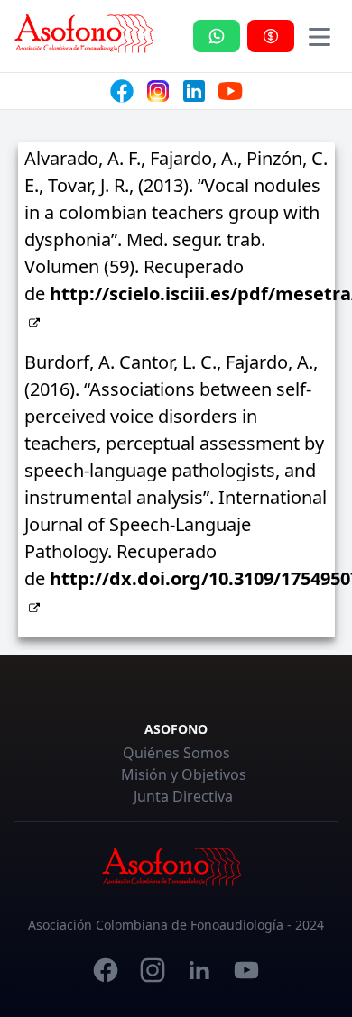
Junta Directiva (183, 796)
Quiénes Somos (176, 753)
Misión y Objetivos (183, 774)
